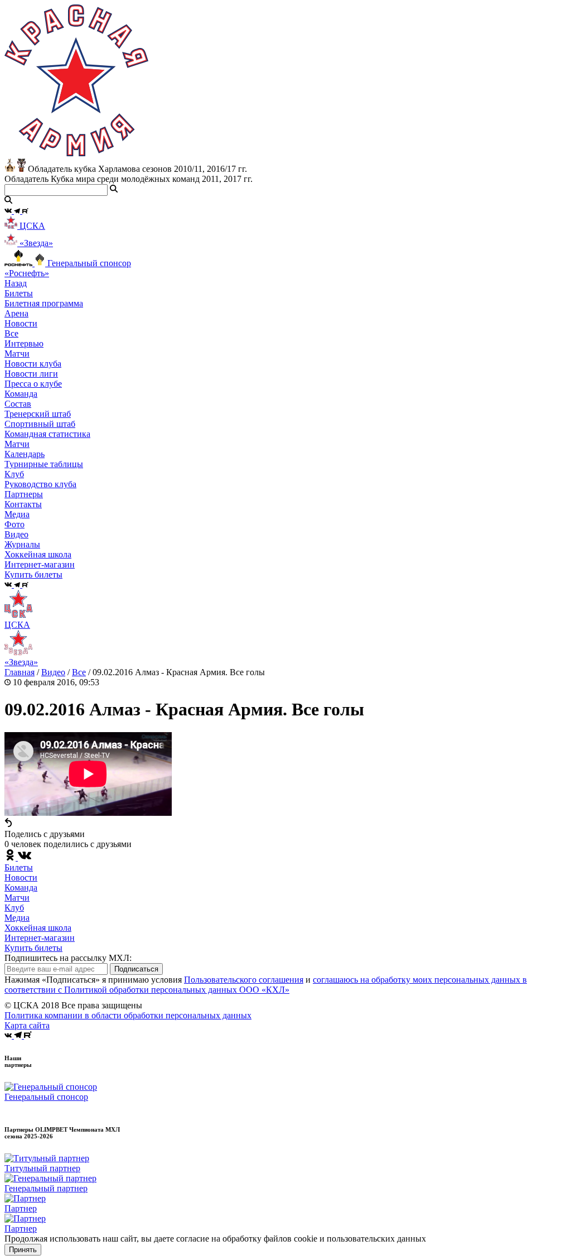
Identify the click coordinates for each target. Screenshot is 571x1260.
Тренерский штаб (37, 414)
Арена (16, 313)
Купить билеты (33, 948)
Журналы (22, 544)
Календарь (24, 454)
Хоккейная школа (37, 927)
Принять (23, 1249)
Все (11, 333)
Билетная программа (43, 303)
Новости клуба (32, 363)
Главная (19, 672)
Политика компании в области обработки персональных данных (127, 1015)
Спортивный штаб (39, 424)
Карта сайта (27, 1025)
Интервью (23, 343)
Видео (16, 534)
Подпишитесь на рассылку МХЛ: (68, 958)
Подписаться (136, 969)
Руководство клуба (40, 484)
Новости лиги (31, 373)
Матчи (17, 353)
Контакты (23, 504)
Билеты (18, 867)
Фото (14, 524)
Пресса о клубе (33, 383)
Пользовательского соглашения (243, 979)
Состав (17, 403)
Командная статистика (47, 434)
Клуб (14, 907)
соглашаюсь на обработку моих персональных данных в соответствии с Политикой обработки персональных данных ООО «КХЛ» (265, 984)
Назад (15, 283)
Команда (20, 887)
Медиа (17, 917)
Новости (20, 877)
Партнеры (23, 494)
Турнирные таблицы (43, 464)
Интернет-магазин (39, 937)
